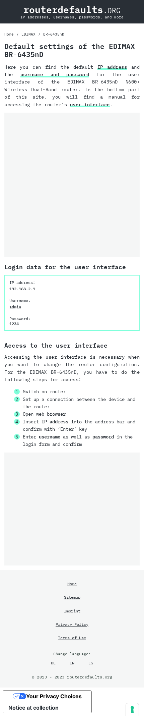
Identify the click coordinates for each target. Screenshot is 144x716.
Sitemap (72, 597)
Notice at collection (33, 707)
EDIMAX (28, 34)
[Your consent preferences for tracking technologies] (132, 709)
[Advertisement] (72, 185)
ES (90, 662)
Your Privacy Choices (54, 696)
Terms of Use (72, 637)
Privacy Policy (72, 624)
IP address (112, 67)
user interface (90, 105)
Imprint (72, 610)
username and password (54, 74)
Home (9, 34)
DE (53, 662)
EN (72, 662)
